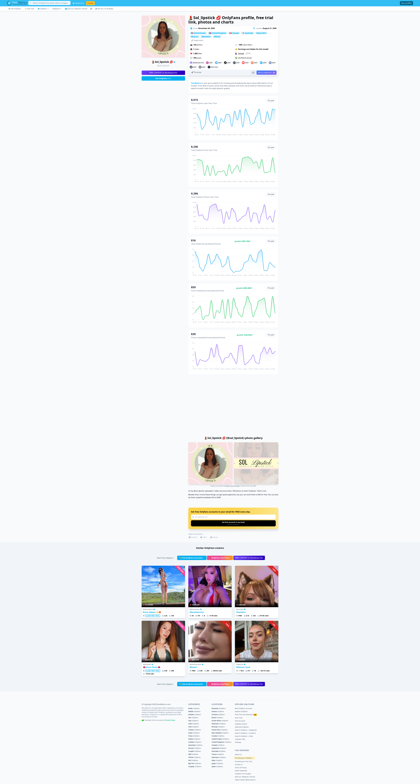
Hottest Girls (79, 3)
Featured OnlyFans (242, 727)
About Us (238, 754)
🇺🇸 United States (198, 33)
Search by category (165, 558)
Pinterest (215, 537)
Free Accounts (240, 721)
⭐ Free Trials (29, 9)
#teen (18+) (261, 33)
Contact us (239, 764)
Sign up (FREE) (406, 3)
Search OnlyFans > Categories (246, 730)
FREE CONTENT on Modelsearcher (163, 73)
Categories (56, 9)
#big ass (194, 36)
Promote (90, 3)
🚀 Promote (196, 72)
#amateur (206, 36)
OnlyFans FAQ (240, 739)
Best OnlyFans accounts (243, 708)
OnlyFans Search (241, 724)
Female (241, 53)
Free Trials (238, 718)
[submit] (233, 523)
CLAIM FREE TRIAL (153, 616)
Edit (249, 53)
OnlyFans (43, 9)
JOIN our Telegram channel (77, 9)
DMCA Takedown (241, 771)
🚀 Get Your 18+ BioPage (104, 9)
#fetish (217, 36)
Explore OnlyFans (241, 711)
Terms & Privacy (241, 768)
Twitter (204, 537)
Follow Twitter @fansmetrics (245, 780)
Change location (198, 40)
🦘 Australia (247, 33)
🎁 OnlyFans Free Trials (219, 558)
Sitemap (238, 742)
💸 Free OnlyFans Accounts (191, 558)
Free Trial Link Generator (245, 714)
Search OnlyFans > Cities (244, 736)
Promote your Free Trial (243, 761)
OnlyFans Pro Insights (243, 774)
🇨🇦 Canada (234, 33)
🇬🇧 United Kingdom (217, 33)
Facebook (194, 537)
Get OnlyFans (163, 78)
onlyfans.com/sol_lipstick (232, 486)
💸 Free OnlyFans (14, 9)
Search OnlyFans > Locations (245, 733)
